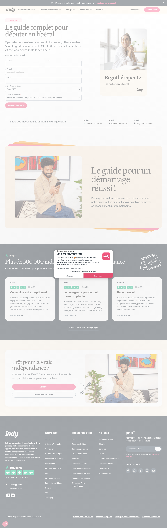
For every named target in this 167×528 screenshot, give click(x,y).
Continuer (98, 276)
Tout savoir (69, 276)
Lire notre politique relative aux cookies (70, 268)
